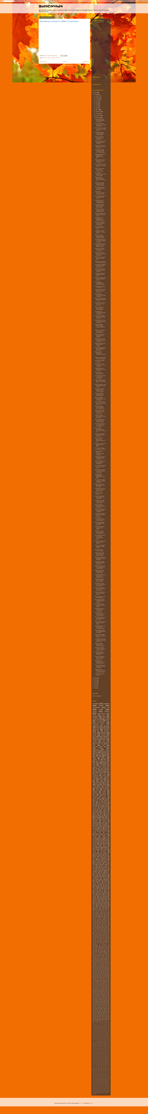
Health (107, 711)
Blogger (91, 1103)
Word (106, 1018)
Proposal (94, 954)
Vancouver (104, 820)
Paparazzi (107, 1073)
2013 (95, 92)
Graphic (100, 962)
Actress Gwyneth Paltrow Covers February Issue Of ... (100, 644)
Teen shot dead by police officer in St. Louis (100, 227)
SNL (104, 1011)
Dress (104, 961)
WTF (94, 794)
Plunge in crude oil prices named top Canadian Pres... (99, 532)
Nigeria (106, 939)
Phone (95, 967)
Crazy (104, 774)
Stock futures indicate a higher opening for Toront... (100, 622)
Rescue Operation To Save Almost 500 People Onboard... (100, 420)
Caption (102, 909)
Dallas (94, 997)
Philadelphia (95, 1075)
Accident (96, 908)
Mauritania (101, 1068)
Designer (106, 1026)
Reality (101, 846)
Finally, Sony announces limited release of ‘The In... (100, 193)
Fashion (103, 735)
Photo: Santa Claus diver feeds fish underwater (99, 138)
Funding (102, 934)
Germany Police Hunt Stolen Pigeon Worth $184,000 (100, 558)
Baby (94, 859)
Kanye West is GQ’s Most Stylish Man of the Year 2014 (100, 584)
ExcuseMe (106, 768)
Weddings (95, 885)
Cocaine (100, 974)
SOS (103, 745)
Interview (45, 57)
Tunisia (94, 1091)
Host (107, 949)
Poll (100, 967)
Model (100, 875)
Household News (96, 840)
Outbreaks (105, 912)
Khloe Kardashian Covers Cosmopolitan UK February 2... (99, 453)
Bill (107, 958)
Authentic (100, 1050)
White (100, 897)
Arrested (105, 932)
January (97, 96)
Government (99, 726)
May (97, 103)
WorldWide (104, 770)
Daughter (97, 886)
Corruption (94, 1056)
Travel (106, 956)
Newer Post (43, 61)
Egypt (96, 910)
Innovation (95, 846)
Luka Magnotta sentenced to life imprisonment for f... (100, 283)
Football (107, 814)
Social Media (105, 742)
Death (101, 844)
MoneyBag (106, 759)
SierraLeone (95, 1085)
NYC (106, 894)
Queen (94, 1042)
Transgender (102, 970)
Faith (105, 754)
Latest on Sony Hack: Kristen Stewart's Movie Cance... (100, 657)
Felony (95, 1060)
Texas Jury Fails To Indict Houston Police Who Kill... (99, 308)
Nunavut (100, 1072)
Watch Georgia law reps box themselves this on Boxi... (100, 385)
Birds (94, 959)
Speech (106, 985)
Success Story (96, 808)
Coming (106, 1054)
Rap (100, 1010)
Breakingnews (96, 833)
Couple (103, 823)
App (100, 973)
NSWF (94, 1071)
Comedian (95, 835)
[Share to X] (64, 55)
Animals (103, 758)
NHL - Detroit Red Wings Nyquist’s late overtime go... (100, 399)
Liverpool (99, 1066)
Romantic (106, 1042)
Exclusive (95, 797)
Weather (94, 897)
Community (95, 995)
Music (49, 57)
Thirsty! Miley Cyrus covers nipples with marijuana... (100, 188)
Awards (95, 742)
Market (103, 864)
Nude (94, 869)
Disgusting (104, 874)
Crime (106, 839)
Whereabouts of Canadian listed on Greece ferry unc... (100, 662)
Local (107, 1036)
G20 (107, 999)
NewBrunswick (104, 1071)
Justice (94, 888)
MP (108, 1003)
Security (103, 1043)
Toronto (95, 741)
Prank (94, 1009)
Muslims (102, 1038)
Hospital (94, 937)
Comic (99, 847)
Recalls (108, 1080)
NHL (106, 841)
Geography (95, 977)
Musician (100, 894)
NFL (108, 816)
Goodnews (103, 794)
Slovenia (107, 1043)
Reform (105, 1010)
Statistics (107, 799)
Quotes (96, 819)
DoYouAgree (95, 810)
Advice (100, 1047)
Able (101, 817)
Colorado (102, 1054)
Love (96, 770)
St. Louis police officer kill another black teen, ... (100, 197)
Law (108, 902)
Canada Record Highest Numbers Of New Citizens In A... (100, 266)
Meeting (94, 1038)
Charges (107, 879)
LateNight (95, 822)
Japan (103, 963)
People (94, 1007)
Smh (94, 1013)
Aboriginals (104, 944)
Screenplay (98, 1043)
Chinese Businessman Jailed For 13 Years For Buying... (100, 666)
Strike (107, 1086)
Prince (94, 905)
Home (64, 61)
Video (103, 715)
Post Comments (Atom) (67, 65)
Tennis (99, 858)
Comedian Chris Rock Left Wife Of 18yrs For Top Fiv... (100, 458)
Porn (107, 1007)
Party (94, 904)
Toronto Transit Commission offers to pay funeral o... (100, 519)
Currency (99, 1056)
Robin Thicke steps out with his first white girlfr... (100, 258)
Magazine (97, 816)
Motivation (106, 746)
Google (96, 949)
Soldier (94, 1086)
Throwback (95, 970)
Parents (100, 1006)
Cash (98, 1053)
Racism (94, 1010)
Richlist (106, 954)
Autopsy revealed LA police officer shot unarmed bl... (99, 497)
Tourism (94, 831)
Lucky (103, 1066)
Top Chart (99, 720)
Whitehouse (95, 944)
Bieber (94, 946)
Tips (97, 751)
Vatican (101, 1091)
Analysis (107, 873)
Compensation (95, 1025)
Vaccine (96, 988)
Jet (107, 963)
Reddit (95, 1081)
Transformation (105, 1016)
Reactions (95, 920)
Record (97, 784)
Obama (94, 912)
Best (108, 973)
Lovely (104, 791)
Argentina (106, 1048)
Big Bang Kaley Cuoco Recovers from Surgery (100, 344)
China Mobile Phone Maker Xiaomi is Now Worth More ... (100, 125)
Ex (93, 947)
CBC (95, 1023)
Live (100, 1003)
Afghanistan (95, 990)
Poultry (94, 1078)
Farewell (101, 780)
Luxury (94, 1037)
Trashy (101, 873)
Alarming (103, 739)
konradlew (81, 1103)
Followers (99, 1060)
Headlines (95, 718)
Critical (95, 996)
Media (105, 827)
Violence (101, 825)
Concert (101, 995)
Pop (100, 888)
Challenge (105, 1024)
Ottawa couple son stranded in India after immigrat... (99, 394)
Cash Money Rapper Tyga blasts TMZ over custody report (100, 151)
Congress (106, 974)
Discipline (99, 1057)
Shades (106, 1012)
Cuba (94, 975)
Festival (105, 887)
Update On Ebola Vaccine (99, 493)
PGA (106, 1005)
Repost (94, 803)
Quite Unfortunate (101, 761)
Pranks (94, 913)
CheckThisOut (97, 787)
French (102, 999)
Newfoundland (106, 926)
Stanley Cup (106, 955)
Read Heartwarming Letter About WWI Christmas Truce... (100, 184)
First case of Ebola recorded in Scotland (100, 448)
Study (94, 906)
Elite (107, 1057)
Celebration (106, 788)
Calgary (104, 852)
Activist (102, 1020)
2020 (95, 687)
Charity (98, 946)
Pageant (105, 953)
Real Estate (95, 890)
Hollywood (96, 777)
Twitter (94, 847)
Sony (102, 922)
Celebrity (107, 915)
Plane (99, 904)
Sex (108, 736)
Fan (99, 1030)
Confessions (95, 1055)
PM (106, 903)
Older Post (86, 61)
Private (98, 1009)
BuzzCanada (51, 6)
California (95, 992)
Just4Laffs (107, 1035)
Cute (101, 899)
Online (102, 903)
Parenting (95, 940)
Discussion (101, 853)
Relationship (101, 867)
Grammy (96, 935)
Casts (102, 1053)
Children (101, 892)
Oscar (99, 912)
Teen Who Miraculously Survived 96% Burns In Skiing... (100, 241)
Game (105, 893)
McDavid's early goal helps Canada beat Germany (100, 435)
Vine (101, 988)
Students (107, 941)
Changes (105, 898)
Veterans (94, 1018)
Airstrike (99, 932)
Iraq (93, 963)
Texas (108, 1014)
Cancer (94, 879)
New (104, 718)
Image (98, 1002)
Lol (105, 757)
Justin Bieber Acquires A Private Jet (100, 287)
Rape (94, 941)
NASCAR (106, 1069)
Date (107, 1056)
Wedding (107, 825)
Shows (99, 968)
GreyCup (101, 977)
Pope (100, 940)
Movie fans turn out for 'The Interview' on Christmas (100, 304)
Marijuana (99, 981)
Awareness (96, 729)
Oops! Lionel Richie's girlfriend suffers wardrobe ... (100, 335)
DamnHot (107, 885)
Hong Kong (95, 1062)
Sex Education (98, 929)
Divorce (94, 887)
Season (101, 1012)
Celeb (101, 862)
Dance (99, 997)
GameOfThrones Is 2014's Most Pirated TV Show (100, 369)
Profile (98, 1079)
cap (94, 1093)
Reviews (102, 819)
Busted (101, 755)
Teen (102, 890)
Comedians (106, 817)
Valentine (95, 958)
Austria (94, 1050)
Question (103, 927)
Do (106, 892)
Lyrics (106, 917)
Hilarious (104, 797)
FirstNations (100, 976)
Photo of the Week (97, 799)
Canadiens (106, 1023)
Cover (103, 946)
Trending (95, 771)
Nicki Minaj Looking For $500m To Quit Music (100, 445)
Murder (94, 876)
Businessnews (96, 852)
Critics (101, 996)
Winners (98, 931)
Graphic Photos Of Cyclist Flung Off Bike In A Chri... (99, 580)
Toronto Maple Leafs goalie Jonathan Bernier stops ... (99, 206)
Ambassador (95, 945)
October (97, 113)
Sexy (95, 968)
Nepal (99, 1071)
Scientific (106, 920)
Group (106, 977)
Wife (101, 885)
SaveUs (104, 775)
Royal (100, 920)
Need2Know (98, 881)
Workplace (105, 931)
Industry (99, 926)
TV (101, 855)
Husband (97, 911)
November (98, 115)
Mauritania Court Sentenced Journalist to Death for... (100, 295)
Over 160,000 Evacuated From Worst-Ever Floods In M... (100, 430)
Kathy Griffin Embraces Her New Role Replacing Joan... (100, 576)
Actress (94, 832)
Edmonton (95, 900)
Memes (102, 811)
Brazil (106, 933)
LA (103, 980)
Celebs (101, 705)
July (97, 107)
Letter (106, 980)
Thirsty (94, 851)
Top (93, 804)
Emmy (104, 1059)
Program (106, 940)
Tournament (103, 851)
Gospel (101, 1061)
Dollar (99, 961)
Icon (108, 847)
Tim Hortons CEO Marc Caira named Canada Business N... (100, 640)
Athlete (101, 764)
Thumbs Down (96, 884)
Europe (95, 733)
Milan (94, 1069)
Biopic (95, 991)
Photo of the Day (96, 1041)
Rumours (101, 838)
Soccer (107, 749)
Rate (104, 1080)
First (104, 847)
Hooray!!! (94, 926)
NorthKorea (95, 966)
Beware (105, 834)
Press (94, 858)
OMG (104, 772)
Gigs (98, 870)
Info (106, 844)
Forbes (106, 947)
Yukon (105, 1092)
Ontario (104, 793)
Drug (108, 961)
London (102, 917)
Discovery (98, 754)
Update (106, 703)
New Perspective (98, 939)
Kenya (96, 902)
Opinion (107, 787)
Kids (99, 980)
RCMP (105, 888)
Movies (103, 816)
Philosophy (102, 983)
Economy (103, 765)
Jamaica (95, 1035)
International (96, 762)
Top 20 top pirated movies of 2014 (99, 550)
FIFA (94, 934)
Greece (101, 949)
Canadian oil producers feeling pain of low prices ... (100, 274)
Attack (103, 832)
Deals (104, 790)
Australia (105, 878)
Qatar (95, 1080)
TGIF (104, 1014)
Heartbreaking (103, 857)
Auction (102, 1049)
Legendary (102, 1036)
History (96, 820)
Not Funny (100, 805)
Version (107, 1044)
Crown (98, 1026)
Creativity (105, 856)
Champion (104, 812)
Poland (106, 1041)
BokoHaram (100, 915)
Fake (95, 976)
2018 (95, 684)
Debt (95, 961)
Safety (108, 1011)
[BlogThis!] (62, 55)
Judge (103, 1035)
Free (105, 1031)
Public (102, 984)
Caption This (96, 759)
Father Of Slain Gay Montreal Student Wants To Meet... (99, 554)
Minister (94, 918)
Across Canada (97, 719)
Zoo (108, 1092)
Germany (107, 934)
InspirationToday (97, 783)
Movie (105, 875)
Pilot (107, 1075)
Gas (99, 1032)
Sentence (95, 896)
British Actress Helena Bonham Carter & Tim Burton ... (100, 161)
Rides (100, 1011)
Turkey (103, 1044)
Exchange (100, 998)
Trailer (103, 1090)
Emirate (99, 1059)
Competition (97, 856)
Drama (105, 899)
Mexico (102, 938)
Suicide (100, 906)
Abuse (106, 971)
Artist (93, 1049)
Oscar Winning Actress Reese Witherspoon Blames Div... (100, 349)
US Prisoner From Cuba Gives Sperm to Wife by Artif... (100, 129)
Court (94, 755)
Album (102, 908)
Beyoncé (97, 909)
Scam (94, 1043)
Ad (103, 958)
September (98, 111)
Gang (95, 1032)
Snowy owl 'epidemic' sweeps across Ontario (100, 528)
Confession (107, 995)
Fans (108, 910)
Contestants (101, 1055)
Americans (105, 1047)
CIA (94, 1053)
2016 (95, 680)
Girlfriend (102, 900)
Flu (98, 999)
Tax (101, 956)
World (105, 808)
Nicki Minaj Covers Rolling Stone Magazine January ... (100, 219)
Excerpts (100, 893)
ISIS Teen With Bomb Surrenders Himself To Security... (100, 471)
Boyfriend (99, 959)
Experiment (95, 1030)
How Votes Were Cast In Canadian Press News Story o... (100, 425)
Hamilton (94, 978)
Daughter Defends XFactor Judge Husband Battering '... (100, 326)
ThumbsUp (96, 796)
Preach (102, 1078)
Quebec (104, 810)
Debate (104, 796)
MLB (98, 1037)
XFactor (94, 1019)
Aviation (97, 826)
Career (99, 804)
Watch (101, 971)
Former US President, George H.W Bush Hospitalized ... (100, 223)
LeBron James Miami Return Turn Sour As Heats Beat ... (100, 254)
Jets (99, 1035)
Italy (93, 938)
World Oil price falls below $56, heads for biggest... (100, 605)
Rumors (96, 855)
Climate (95, 994)
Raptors (100, 954)
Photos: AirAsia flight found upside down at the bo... (100, 636)
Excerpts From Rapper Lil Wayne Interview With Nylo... (100, 481)
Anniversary (106, 990)
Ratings (98, 1042)
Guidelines (106, 1061)
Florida (102, 916)
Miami (98, 1038)
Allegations (95, 821)
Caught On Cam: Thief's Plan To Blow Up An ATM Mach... (100, 670)
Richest (103, 1081)
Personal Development (104, 822)
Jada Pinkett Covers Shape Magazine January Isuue (99, 571)
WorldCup (95, 774)
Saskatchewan (98, 863)
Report (105, 881)
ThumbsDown (105, 771)
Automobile (104, 843)
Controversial (101, 713)
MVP (93, 1067)
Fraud (96, 815)
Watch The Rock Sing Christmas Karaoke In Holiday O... (100, 340)
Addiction (94, 1047)
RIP (108, 726)
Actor (96, 862)
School (99, 869)
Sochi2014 (105, 968)
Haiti (107, 1001)
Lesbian (94, 1066)
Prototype (107, 1079)
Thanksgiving (97, 1016)
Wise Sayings (106, 833)
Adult (94, 973)
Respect (94, 985)
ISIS (101, 827)
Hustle (94, 1002)
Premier (106, 1078)
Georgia (94, 1001)
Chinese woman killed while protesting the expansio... (100, 270)
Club (100, 994)
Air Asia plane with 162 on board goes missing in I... (100, 377)
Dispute (105, 886)
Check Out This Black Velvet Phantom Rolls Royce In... (100, 331)
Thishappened (105, 969)
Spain (95, 1044)
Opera (99, 1073)
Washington (100, 1018)
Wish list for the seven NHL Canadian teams (100, 262)
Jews (105, 1063)
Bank (106, 923)
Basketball (97, 834)
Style (98, 1087)
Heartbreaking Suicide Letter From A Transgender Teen (100, 627)
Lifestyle (95, 739)
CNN (108, 959)
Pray (98, 878)
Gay (105, 781)
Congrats (95, 814)
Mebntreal (106, 1068)
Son (100, 882)
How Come (99, 743)
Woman (104, 845)
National (107, 952)
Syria (94, 930)
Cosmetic (94, 1026)
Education (95, 806)
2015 (95, 678)
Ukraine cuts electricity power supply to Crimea (100, 542)
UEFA (98, 1091)
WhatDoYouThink (103, 831)
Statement (98, 1086)
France (101, 1031)
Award (96, 891)
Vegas (106, 1017)
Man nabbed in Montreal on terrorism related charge (100, 174)
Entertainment (101, 722)
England (94, 998)
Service (95, 1084)
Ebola (106, 806)
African (94, 932)
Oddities (101, 736)
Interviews (95, 775)
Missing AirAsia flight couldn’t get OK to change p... (100, 601)
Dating (107, 755)
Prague (98, 1078)
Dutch (104, 1057)
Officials (101, 1005)
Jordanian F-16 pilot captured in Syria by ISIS (100, 232)
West (106, 942)
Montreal (95, 828)
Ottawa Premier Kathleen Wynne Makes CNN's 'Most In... (100, 179)
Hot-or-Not (95, 827)
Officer (96, 872)
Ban (98, 864)
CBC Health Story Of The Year (99, 674)
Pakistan (101, 919)
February (98, 98)
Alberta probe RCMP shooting (99, 361)
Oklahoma (94, 1073)
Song (98, 922)
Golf (100, 925)
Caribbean (94, 1024)
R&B (98, 1080)
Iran (99, 1063)
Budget (103, 959)
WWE (101, 942)
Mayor (106, 965)
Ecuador (94, 1029)
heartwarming (106, 1019)
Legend (95, 767)
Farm (102, 1030)
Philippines (96, 927)
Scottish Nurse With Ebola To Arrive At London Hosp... (99, 501)
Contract (106, 1025)
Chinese (96, 880)
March (97, 100)
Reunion (99, 1081)
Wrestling (95, 989)
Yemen (101, 1092)
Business (95, 844)
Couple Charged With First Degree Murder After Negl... (100, 631)
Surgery (105, 913)
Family (94, 735)
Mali (107, 1037)
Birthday (94, 915)
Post (103, 967)
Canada (95, 703)
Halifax (106, 935)
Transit (107, 1090)
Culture (102, 1026)
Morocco (97, 1069)
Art (99, 843)
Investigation (95, 951)
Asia (104, 741)
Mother (94, 861)
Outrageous (96, 749)
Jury (108, 900)
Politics (98, 768)
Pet (98, 1007)
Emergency (95, 1059)
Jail (102, 1002)
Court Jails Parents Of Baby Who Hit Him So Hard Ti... (100, 142)
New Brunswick (103, 918)
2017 (95, 682)
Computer (101, 1025)
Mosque (102, 1069)
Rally (106, 829)
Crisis (101, 709)
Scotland (96, 1012)
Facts (95, 962)
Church (107, 960)
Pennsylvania (97, 1074)
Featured (103, 733)
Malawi (99, 1067)
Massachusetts (95, 1068)
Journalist (95, 980)
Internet (105, 859)
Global (104, 751)
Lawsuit (107, 815)
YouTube (100, 989)
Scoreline (105, 905)
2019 (95, 685)
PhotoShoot (95, 845)
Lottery (104, 1003)
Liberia (94, 981)
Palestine (95, 1006)
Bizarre (104, 821)
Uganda (94, 1017)
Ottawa (98, 781)
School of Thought (103, 803)
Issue (105, 868)
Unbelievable (105, 767)
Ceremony (101, 992)
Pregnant (105, 904)
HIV (102, 1032)
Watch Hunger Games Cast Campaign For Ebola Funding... (100, 567)
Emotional (105, 997)
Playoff (102, 1041)
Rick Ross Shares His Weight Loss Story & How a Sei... (100, 146)
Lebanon (96, 1003)
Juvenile (95, 791)
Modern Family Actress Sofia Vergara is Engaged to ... (100, 462)
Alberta (101, 814)
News (107, 720)
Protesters (102, 1079)
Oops (106, 805)
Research (95, 798)
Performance (105, 1074)
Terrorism (106, 729)
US (108, 707)
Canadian (96, 707)
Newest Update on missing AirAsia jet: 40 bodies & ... (100, 506)
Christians (102, 960)
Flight (94, 999)
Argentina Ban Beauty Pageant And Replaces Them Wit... (100, 156)
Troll (106, 863)
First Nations (99, 947)
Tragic (94, 758)
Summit (106, 1087)
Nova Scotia (98, 953)
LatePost (103, 902)
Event (106, 1029)
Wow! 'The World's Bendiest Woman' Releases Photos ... (100, 236)
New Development (102, 802)
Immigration (95, 811)
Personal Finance (97, 837)
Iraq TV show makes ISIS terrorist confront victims (99, 170)
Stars (100, 1014)
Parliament (104, 982)
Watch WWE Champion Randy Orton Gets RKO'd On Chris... (100, 245)
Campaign (98, 757)
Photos (100, 828)
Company (95, 899)
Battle (97, 788)
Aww (94, 864)
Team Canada (100, 930)
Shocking (105, 929)
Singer (107, 819)
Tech (97, 738)
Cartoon (94, 853)
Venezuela (106, 1091)
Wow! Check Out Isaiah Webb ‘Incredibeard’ (100, 358)
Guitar (103, 1001)
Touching (95, 752)
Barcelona (106, 1020)
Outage (103, 1073)
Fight (97, 934)
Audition (106, 1049)
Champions (100, 879)
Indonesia (100, 937)
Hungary (103, 1062)
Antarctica (94, 1048)
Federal (99, 868)
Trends (107, 890)
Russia (94, 882)
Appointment (100, 1048)
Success (98, 1044)
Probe (106, 1009)
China (96, 874)
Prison (99, 905)
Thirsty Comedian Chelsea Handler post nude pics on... (100, 407)
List (101, 841)
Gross (99, 1001)
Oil (93, 878)
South (106, 922)
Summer (101, 1087)
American (107, 897)
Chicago (96, 960)
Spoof (94, 969)
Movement (96, 1004)
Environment (100, 1029)
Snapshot (95, 716)
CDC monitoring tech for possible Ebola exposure (99, 523)
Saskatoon (95, 955)
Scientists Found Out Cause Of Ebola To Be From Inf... (100, 589)
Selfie (108, 927)
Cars (95, 974)
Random (97, 812)
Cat (100, 1024)
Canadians (96, 725)
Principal (94, 1079)
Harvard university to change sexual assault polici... (99, 609)
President (105, 849)
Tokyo (94, 1090)
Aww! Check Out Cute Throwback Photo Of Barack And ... (100, 321)
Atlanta (97, 1049)
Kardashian (95, 965)
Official (107, 1038)
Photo (94, 715)
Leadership (96, 1036)
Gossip (101, 815)
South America (103, 850)
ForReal (94, 857)
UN (93, 931)
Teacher (98, 969)
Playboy (102, 1007)
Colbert (94, 1054)
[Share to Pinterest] (67, 55)
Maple (106, 951)
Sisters (100, 955)
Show (94, 922)
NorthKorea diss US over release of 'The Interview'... (100, 365)
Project (107, 967)
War (106, 896)
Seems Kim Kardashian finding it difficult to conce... (100, 279)
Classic (106, 1053)
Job (108, 880)
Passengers (95, 983)
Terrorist (101, 896)
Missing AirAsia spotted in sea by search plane (100, 466)
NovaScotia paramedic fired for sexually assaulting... (100, 510)
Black (99, 859)
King (101, 965)
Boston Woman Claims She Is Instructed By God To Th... (100, 403)
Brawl (102, 933)
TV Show (57, 57)
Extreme (107, 862)
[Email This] (61, 55)
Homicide (106, 1032)
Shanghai (106, 1084)
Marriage (103, 732)
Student (94, 923)
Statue (103, 1086)
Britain (103, 991)
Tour (96, 942)
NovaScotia (102, 966)
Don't (94, 736)
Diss (100, 798)
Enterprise (102, 910)
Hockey (94, 809)
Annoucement (104, 945)
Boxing (105, 869)
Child (108, 909)
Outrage (97, 982)
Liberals (101, 951)
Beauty (107, 783)
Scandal (107, 719)
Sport (95, 711)
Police (97, 790)
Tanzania (99, 987)
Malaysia (102, 1037)
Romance (107, 1081)
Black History (95, 933)
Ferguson (103, 880)
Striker (94, 1087)
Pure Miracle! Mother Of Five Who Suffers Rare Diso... (100, 317)
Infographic (97, 849)
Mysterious (101, 865)
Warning (94, 1092)
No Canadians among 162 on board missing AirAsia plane (100, 537)
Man (103, 870)
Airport (101, 990)
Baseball (94, 924)
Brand (100, 924)
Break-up (106, 924)
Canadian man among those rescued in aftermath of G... (100, 489)
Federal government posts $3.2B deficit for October (100, 120)
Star (106, 846)
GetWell (107, 948)
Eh (107, 946)
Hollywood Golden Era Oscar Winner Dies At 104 (100, 593)
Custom (106, 996)
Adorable (106, 989)
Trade (106, 930)
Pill (103, 1075)
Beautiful (107, 908)
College (98, 1054)
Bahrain (106, 1050)
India (94, 894)
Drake (94, 893)
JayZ (102, 1063)
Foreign (94, 948)
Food (107, 916)
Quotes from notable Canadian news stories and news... (100, 390)
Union (100, 1017)
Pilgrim (100, 1075)
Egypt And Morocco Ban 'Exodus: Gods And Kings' (100, 485)
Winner (100, 923)
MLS (107, 1066)
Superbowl (107, 906)
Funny (97, 728)
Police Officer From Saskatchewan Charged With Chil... (100, 201)
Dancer (103, 1056)
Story (105, 882)
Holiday (105, 925)
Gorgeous (96, 1061)
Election (105, 798)
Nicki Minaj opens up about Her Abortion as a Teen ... (100, 618)
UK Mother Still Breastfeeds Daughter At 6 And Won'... (99, 476)
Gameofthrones (101, 948)
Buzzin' (101, 778)
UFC (108, 987)
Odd (106, 876)
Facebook (96, 916)
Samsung (100, 985)
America (94, 843)
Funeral (106, 976)
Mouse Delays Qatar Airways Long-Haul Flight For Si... (100, 563)
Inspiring (106, 937)
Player (106, 919)
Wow (104, 738)
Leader (97, 938)
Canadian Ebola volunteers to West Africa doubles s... (100, 614)
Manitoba (100, 839)
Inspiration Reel (98, 723)
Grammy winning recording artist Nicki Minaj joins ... (100, 416)
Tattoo (104, 987)
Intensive (95, 1063)
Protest (107, 811)
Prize (102, 1009)
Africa (104, 716)
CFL (107, 991)
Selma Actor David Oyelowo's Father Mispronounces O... (100, 210)
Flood (97, 1031)
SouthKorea (99, 1013)
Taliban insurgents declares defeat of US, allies (99, 653)
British (105, 858)
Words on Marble (99, 800)
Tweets (107, 970)
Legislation (95, 841)
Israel (106, 978)
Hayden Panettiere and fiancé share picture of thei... (100, 214)
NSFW (102, 952)
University (104, 884)
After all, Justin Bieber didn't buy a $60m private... (100, 546)
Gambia (104, 1060)
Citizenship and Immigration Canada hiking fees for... (100, 312)
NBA (108, 780)
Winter (106, 988)
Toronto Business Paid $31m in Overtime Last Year (100, 291)
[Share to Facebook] (65, 55)
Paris (108, 853)
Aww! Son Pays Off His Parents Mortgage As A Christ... (100, 299)
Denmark (94, 1057)
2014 (95, 94)
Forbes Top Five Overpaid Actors (99, 373)
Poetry (101, 872)
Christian (107, 992)
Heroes (94, 875)
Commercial (105, 994)
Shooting (98, 941)
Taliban (96, 956)
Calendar (100, 1023)
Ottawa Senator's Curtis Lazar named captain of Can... (100, 165)
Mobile (107, 938)
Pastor (106, 1006)
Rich (102, 1042)
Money (107, 870)
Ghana (108, 1060)
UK (98, 731)
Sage (100, 913)
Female (106, 998)
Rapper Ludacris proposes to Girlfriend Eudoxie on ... (100, 353)
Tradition (98, 1090)
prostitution (96, 1020)
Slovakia (100, 1085)
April (97, 102)
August (97, 109)
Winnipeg (95, 793)
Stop (103, 941)
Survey (94, 987)
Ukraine (96, 971)
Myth (104, 981)
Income (100, 978)
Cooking (106, 1055)
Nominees (95, 919)
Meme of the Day (96, 952)
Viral (100, 958)
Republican (95, 1011)
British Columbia (103, 809)
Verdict (94, 785)
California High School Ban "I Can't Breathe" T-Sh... (100, 381)
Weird (98, 1092)
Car (93, 870)
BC (102, 891)
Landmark (105, 840)
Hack (101, 935)
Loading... (95, 79)
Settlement (101, 1084)
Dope (101, 806)
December (98, 117)
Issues (94, 917)
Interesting (95, 746)
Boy (99, 991)
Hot (99, 1062)
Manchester (105, 1067)
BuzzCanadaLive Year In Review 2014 (100, 597)
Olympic (96, 903)
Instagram (104, 835)
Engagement (106, 975)
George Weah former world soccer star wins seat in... (99, 412)
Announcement (105, 752)
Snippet (106, 1085)
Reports (101, 748)
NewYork (105, 911)
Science (94, 850)
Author (104, 973)
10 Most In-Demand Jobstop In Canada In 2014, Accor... (100, 649)
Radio (101, 1080)
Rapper (52, 57)
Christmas (107, 855)
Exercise (107, 1059)
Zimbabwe (100, 1019)
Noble (108, 981)
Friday (108, 1031)
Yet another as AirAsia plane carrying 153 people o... (100, 515)
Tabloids (104, 784)
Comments (103, 785)
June (97, 105)
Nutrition (100, 876)
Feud (94, 1031)
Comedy (94, 925)
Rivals (96, 817)
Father (99, 887)
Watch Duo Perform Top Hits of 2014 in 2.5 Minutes (100, 249)
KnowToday (106, 1002)
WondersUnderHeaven (104, 861)
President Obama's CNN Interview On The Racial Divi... (99, 133)
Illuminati (107, 1062)
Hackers (106, 962)
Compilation (104, 826)
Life (98, 917)
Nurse (108, 966)
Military (98, 772)
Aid (97, 973)
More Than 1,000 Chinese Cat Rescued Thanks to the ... (100, 439)
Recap (106, 984)
